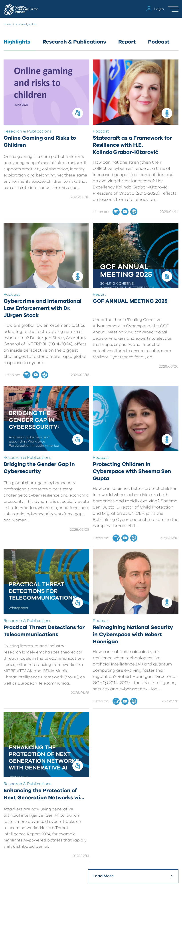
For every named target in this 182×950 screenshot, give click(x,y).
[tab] (20, 44)
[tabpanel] (91, 471)
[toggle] (173, 9)
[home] (21, 9)
